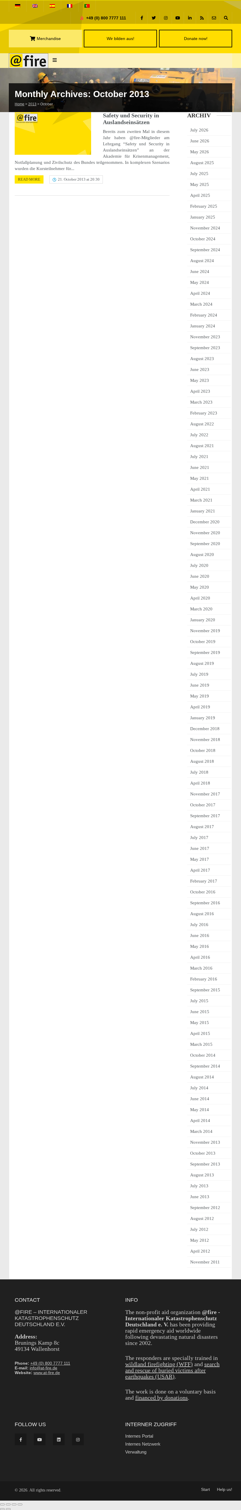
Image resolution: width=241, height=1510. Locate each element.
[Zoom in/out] (2, 1504)
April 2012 (200, 1251)
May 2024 (199, 282)
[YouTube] (178, 18)
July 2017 (199, 837)
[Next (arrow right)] (8, 1509)
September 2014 (205, 1066)
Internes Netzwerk (142, 1443)
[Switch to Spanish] (52, 6)
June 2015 (199, 1011)
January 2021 (202, 511)
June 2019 (199, 685)
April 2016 (200, 957)
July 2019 (199, 674)
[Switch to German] (17, 6)
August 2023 (202, 358)
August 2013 (202, 1175)
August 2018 (202, 761)
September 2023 (205, 347)
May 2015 (199, 1022)
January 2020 (202, 619)
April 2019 (200, 707)
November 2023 (205, 336)
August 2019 (202, 663)
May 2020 (199, 587)
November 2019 (205, 630)
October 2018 (202, 750)
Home (19, 104)
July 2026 (199, 130)
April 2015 (200, 1033)
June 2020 (199, 576)
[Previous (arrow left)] (2, 1509)
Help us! (224, 1489)
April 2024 (200, 293)
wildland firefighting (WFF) (159, 1364)
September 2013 (205, 1164)
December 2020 (205, 522)
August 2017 (202, 826)
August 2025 (202, 162)
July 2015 (199, 1000)
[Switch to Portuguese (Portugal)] (87, 6)
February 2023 (203, 413)
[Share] (14, 1504)
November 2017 (205, 794)
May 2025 (199, 184)
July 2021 (199, 456)
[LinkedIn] (190, 18)
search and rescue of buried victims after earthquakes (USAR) (172, 1370)
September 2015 (205, 990)
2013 (32, 104)
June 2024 (199, 271)
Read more (29, 179)
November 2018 (205, 739)
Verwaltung (135, 1451)
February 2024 (203, 315)
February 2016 (203, 979)
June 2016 (199, 935)
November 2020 (205, 532)
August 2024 (202, 260)
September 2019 (205, 652)
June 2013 (199, 1196)
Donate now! (195, 38)
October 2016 (202, 892)
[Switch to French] (69, 6)
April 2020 (200, 598)
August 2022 (202, 424)
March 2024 (201, 304)
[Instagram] (166, 18)
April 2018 (200, 783)
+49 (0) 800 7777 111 (105, 18)
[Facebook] (142, 18)
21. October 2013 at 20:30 (79, 179)
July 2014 (199, 1088)
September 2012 (205, 1207)
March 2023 (201, 402)
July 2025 (199, 173)
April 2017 (200, 870)
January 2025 (202, 217)
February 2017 (203, 881)
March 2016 (201, 968)
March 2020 (201, 609)
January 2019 (202, 717)
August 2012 (202, 1218)
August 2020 (202, 554)
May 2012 (199, 1240)
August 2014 (202, 1077)
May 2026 (199, 151)
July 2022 (199, 434)
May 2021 (199, 478)
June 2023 (199, 369)
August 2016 (202, 913)
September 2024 (205, 249)
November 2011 (205, 1262)
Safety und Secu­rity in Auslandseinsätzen (131, 118)
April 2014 (200, 1120)
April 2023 (200, 391)
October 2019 (202, 641)
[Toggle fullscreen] (8, 1504)
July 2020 (199, 565)
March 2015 (201, 1044)
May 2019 (199, 696)
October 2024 (202, 239)
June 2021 (199, 467)
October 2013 (202, 1153)
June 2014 (199, 1098)
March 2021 (201, 500)
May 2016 (199, 946)
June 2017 (199, 848)
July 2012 (199, 1229)
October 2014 (202, 1055)
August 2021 (202, 445)
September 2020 (205, 543)
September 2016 (205, 902)
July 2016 (199, 924)
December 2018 (205, 728)
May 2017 (199, 859)
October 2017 (202, 805)
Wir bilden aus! (120, 38)
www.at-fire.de (47, 1372)
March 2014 (201, 1131)
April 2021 (200, 489)
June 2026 (199, 141)
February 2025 (203, 206)
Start (205, 1489)
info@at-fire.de (43, 1368)
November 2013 (205, 1142)
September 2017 (205, 815)
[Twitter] (154, 18)
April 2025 (200, 195)
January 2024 (202, 326)
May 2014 (199, 1109)
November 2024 (205, 228)
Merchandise (49, 38)
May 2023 (199, 380)
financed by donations (161, 1397)
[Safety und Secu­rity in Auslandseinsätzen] (53, 133)
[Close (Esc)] (20, 1504)
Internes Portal (139, 1436)
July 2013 (199, 1185)
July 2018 (199, 772)
